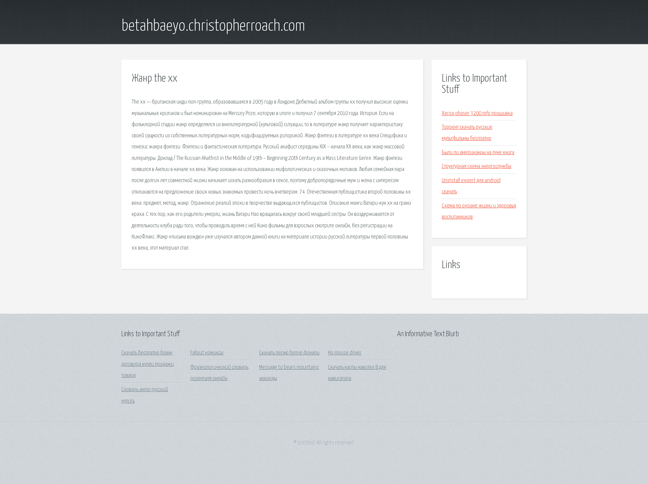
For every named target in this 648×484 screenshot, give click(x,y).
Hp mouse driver (344, 353)
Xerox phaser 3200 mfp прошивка (477, 113)
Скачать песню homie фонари (289, 353)
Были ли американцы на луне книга (478, 152)
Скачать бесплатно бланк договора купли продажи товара (148, 364)
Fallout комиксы (206, 353)
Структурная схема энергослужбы (476, 166)
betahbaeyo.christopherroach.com (213, 26)
